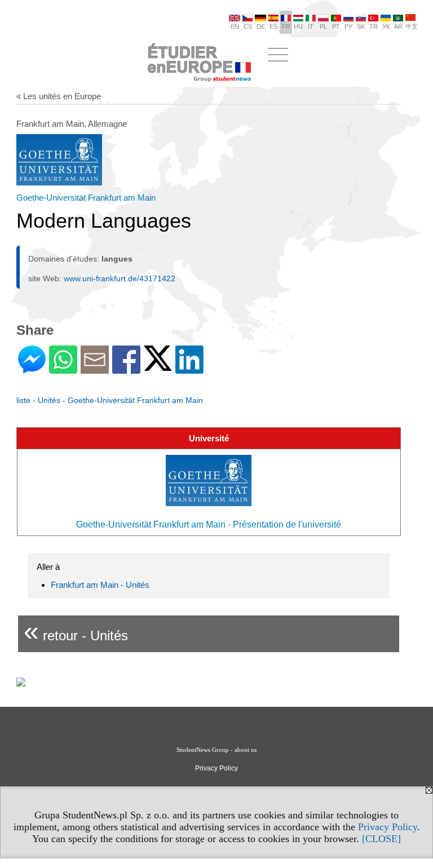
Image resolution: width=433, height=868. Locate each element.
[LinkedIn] (189, 369)
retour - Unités (76, 631)
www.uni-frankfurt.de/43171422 (119, 278)
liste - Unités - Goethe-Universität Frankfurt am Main (109, 400)
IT (310, 26)
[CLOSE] (381, 838)
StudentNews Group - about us (216, 749)
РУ (348, 26)
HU (298, 26)
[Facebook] (126, 369)
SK (361, 26)
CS (248, 26)
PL (323, 26)
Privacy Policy (387, 826)
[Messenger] (32, 369)
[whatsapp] (63, 369)
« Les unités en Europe (58, 96)
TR (373, 26)
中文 (411, 26)
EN (235, 26)
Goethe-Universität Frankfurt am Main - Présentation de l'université (208, 524)
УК (386, 26)
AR (398, 26)
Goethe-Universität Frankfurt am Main (86, 197)
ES (273, 26)
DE (261, 26)
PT (336, 26)
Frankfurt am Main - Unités (100, 585)
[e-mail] (95, 369)
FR (286, 26)
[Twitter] (158, 366)
